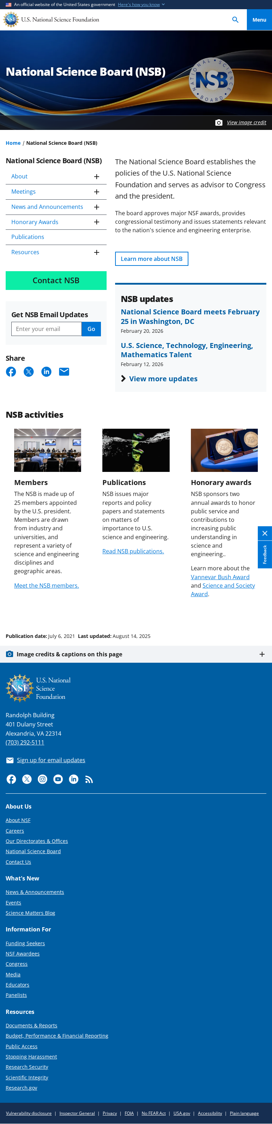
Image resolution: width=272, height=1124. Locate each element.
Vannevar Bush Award (220, 577)
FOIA (129, 1113)
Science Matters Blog (30, 912)
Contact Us (18, 861)
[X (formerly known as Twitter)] (27, 779)
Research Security (27, 1066)
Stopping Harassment (31, 1056)
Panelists (16, 995)
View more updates (163, 378)
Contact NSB (56, 280)
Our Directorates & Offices (37, 841)
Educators (17, 984)
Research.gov (21, 1087)
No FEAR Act (154, 1113)
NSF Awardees (23, 953)
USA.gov (182, 1113)
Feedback (265, 554)
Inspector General (77, 1113)
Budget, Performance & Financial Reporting (57, 1035)
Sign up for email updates (51, 760)
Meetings (23, 191)
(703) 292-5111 (25, 742)
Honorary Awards (34, 222)
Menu (259, 19)
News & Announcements (35, 892)
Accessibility (210, 1113)
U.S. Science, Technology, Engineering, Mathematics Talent (187, 349)
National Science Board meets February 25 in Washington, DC (190, 316)
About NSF (18, 820)
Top (259, 609)
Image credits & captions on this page (69, 654)
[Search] (235, 19)
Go (91, 329)
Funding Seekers (25, 943)
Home (13, 142)
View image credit (246, 122)
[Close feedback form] (265, 533)
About (19, 176)
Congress (17, 963)
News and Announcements (47, 207)
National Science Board (33, 851)
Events (13, 902)
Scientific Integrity (27, 1077)
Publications (27, 237)
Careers (15, 830)
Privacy (110, 1113)
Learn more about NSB (152, 259)
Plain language (244, 1113)
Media (13, 974)
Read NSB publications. (133, 551)
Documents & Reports (31, 1025)
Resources (25, 252)
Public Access (22, 1046)
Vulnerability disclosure (29, 1113)
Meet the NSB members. (46, 585)
